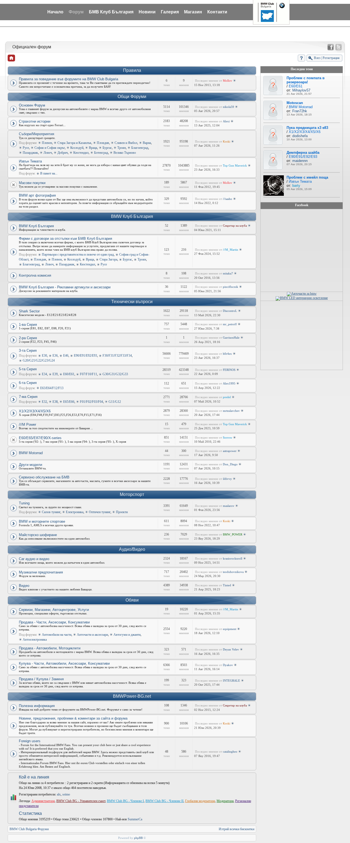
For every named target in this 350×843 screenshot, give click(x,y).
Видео (24, 585)
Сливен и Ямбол (126, 143)
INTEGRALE (231, 680)
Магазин (193, 12)
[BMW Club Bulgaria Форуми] (11, 58)
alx (59, 794)
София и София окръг (49, 148)
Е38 (55, 402)
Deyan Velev (231, 649)
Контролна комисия (35, 275)
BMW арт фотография (37, 195)
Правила (132, 70)
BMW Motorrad (31, 453)
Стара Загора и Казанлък (74, 143)
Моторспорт (132, 494)
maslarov (228, 505)
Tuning (24, 503)
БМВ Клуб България (111, 12)
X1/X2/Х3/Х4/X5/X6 (35, 411)
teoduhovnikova (233, 571)
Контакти (217, 12)
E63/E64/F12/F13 (51, 388)
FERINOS (229, 369)
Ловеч (47, 153)
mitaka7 (228, 273)
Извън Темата (30, 161)
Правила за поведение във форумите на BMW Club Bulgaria (68, 79)
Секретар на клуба (235, 225)
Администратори (43, 801)
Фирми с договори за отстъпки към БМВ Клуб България (65, 238)
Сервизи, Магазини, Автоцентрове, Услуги (54, 609)
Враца (93, 148)
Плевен (47, 143)
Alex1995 (229, 383)
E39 (55, 374)
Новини (147, 12)
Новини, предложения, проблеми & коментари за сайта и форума (73, 718)
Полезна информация (37, 706)
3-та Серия (28, 350)
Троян (121, 148)
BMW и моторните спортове (42, 521)
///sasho (227, 198)
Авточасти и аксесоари (92, 635)
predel (227, 397)
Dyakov (228, 665)
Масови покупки (32, 183)
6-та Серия (28, 382)
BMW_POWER (232, 534)
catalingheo (230, 751)
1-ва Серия (28, 324)
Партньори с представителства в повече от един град (78, 254)
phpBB (138, 837)
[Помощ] (301, 58)
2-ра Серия (28, 338)
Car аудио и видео (34, 559)
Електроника (74, 512)
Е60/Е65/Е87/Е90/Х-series (40, 438)
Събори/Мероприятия (36, 134)
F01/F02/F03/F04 (91, 402)
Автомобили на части (56, 635)
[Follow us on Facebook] (330, 47)
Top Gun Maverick (235, 165)
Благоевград (139, 148)
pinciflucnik (230, 286)
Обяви (132, 600)
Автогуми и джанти (127, 635)
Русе (26, 148)
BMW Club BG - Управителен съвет (80, 801)
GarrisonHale (231, 337)
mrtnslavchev (231, 410)
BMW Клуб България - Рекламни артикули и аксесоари (64, 287)
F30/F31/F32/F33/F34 (117, 355)
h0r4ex (227, 353)
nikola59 (228, 106)
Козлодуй (76, 148)
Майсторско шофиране (38, 535)
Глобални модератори (200, 801)
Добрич (62, 153)
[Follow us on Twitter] (338, 47)
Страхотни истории (34, 121)
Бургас (107, 148)
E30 (44, 355)
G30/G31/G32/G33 (115, 374)
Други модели (30, 464)
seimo (66, 794)
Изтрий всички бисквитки (236, 829)
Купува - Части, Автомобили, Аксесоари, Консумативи (64, 663)
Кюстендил (81, 153)
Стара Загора (108, 259)
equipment (229, 629)
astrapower (230, 450)
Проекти (122, 512)
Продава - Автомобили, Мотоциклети (49, 648)
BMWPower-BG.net (132, 696)
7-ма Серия (28, 396)
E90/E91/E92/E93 (85, 355)
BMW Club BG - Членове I (125, 801)
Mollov (227, 80)
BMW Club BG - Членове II (164, 801)
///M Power (27, 424)
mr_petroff (230, 324)
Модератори (225, 801)
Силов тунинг (51, 512)
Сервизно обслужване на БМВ (44, 477)
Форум (76, 12)
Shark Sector (29, 311)
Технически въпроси (132, 301)
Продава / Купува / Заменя (41, 679)
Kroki (226, 141)
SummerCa (135, 819)
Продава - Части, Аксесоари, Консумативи (54, 622)
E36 (55, 355)
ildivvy (227, 478)
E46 (65, 355)
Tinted (227, 585)
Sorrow (227, 437)
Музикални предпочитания (41, 572)
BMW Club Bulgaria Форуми (29, 829)
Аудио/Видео (132, 549)
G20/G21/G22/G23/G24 (39, 360)
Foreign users (29, 741)
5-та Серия (28, 369)
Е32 (44, 402)
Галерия (170, 12)
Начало (55, 12)
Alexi (226, 121)
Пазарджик (30, 153)
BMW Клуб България (132, 216)
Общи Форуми (132, 96)
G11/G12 (115, 402)
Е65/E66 (68, 402)
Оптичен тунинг (99, 512)
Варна (147, 143)
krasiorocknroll (232, 558)
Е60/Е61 (68, 374)
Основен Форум (32, 105)
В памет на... (48, 173)
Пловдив (103, 143)
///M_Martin (230, 249)
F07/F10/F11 (88, 374)
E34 (44, 374)
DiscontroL (230, 310)
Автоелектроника (35, 639)
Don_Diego (230, 464)
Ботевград (101, 153)
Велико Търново (124, 153)
